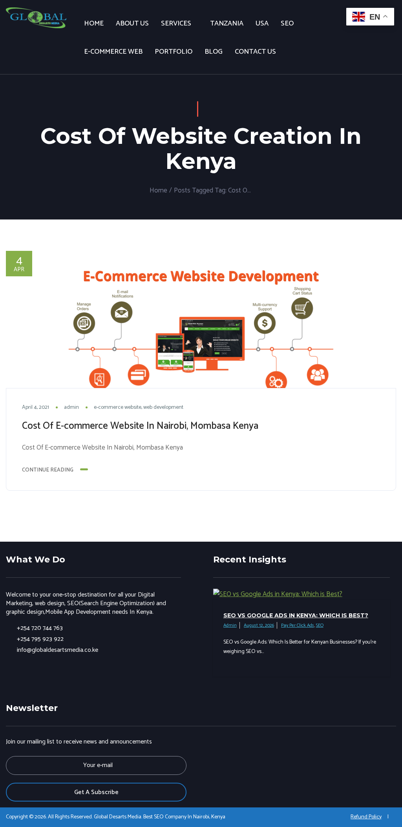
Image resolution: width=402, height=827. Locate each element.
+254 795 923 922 (40, 639)
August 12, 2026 (259, 625)
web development (163, 407)
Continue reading (47, 470)
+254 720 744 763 (40, 628)
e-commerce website (117, 407)
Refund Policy (366, 817)
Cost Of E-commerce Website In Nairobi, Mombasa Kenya (140, 426)
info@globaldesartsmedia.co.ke (57, 650)
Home (158, 190)
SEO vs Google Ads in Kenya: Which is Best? (295, 615)
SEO (319, 625)
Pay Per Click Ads (297, 625)
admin (71, 407)
